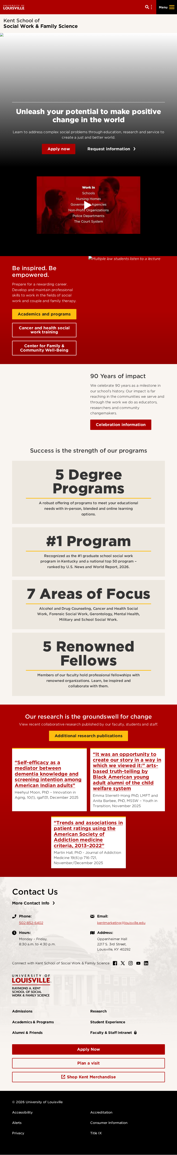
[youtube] (138, 963)
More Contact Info (31, 903)
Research (98, 1011)
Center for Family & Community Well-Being (44, 348)
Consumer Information (109, 1123)
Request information (109, 149)
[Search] (149, 7)
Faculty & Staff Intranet (111, 1033)
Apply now (58, 149)
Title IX (96, 1133)
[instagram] (130, 963)
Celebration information (121, 424)
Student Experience (107, 1022)
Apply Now (88, 1049)
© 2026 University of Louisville (37, 1102)
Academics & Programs (33, 1022)
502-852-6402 (31, 923)
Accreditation (101, 1112)
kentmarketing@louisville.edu (121, 923)
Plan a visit (88, 1063)
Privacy (18, 1133)
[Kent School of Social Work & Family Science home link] (31, 985)
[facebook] (115, 963)
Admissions (22, 1011)
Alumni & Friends (27, 1033)
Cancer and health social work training (44, 330)
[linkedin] (146, 963)
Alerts (17, 1123)
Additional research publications (89, 736)
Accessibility (22, 1112)
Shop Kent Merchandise (91, 1077)
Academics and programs (44, 314)
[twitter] (123, 963)
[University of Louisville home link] (14, 7)
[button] (88, 205)
